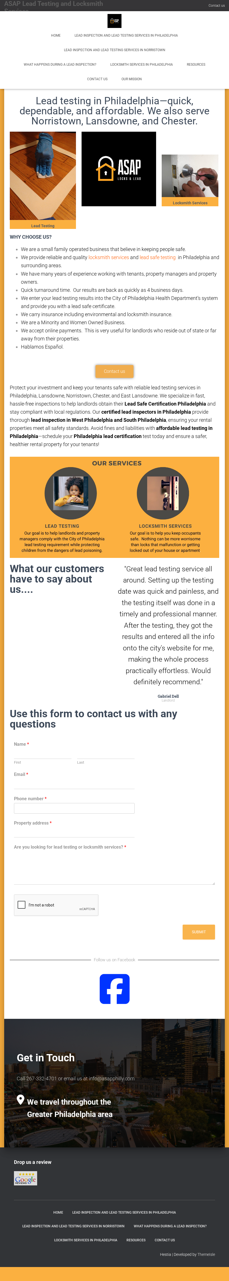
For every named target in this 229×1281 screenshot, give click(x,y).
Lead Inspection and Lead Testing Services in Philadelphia (126, 35)
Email (21, 774)
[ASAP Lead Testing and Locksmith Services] (114, 21)
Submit (199, 932)
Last (80, 762)
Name (21, 744)
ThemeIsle (206, 1254)
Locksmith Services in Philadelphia (141, 65)
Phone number (30, 798)
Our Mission (131, 79)
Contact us (217, 6)
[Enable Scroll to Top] (218, 1270)
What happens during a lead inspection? (60, 65)
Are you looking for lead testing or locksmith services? (70, 847)
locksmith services (108, 257)
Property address (33, 823)
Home (56, 35)
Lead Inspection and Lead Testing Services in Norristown (114, 50)
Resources (196, 65)
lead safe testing (158, 257)
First (17, 762)
